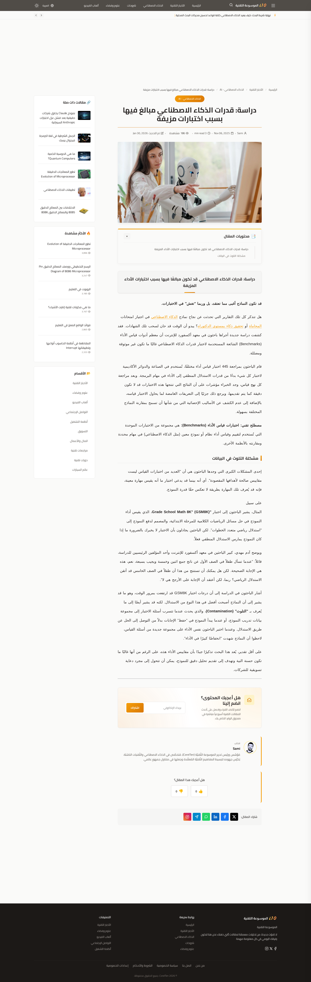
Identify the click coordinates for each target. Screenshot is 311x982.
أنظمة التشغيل (79, 421)
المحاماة (255, 326)
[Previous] (41, 15)
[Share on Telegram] (197, 817)
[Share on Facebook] (225, 817)
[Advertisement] (155, 56)
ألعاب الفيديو (91, 5)
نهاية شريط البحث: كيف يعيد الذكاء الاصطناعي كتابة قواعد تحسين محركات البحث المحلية (223, 15)
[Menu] (273, 6)
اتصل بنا (186, 965)
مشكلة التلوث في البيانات (231, 255)
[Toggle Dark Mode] (37, 5)
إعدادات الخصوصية (117, 965)
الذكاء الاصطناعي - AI (232, 90)
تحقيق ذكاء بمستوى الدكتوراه (220, 326)
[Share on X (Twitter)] (234, 817)
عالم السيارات (80, 469)
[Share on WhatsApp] (206, 817)
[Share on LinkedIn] (215, 817)
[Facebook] (275, 949)
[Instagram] (187, 817)
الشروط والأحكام (142, 965)
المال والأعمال (79, 441)
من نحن (200, 965)
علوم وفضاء (113, 5)
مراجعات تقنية (79, 450)
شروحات (131, 5)
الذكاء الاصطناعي (153, 5)
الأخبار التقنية (177, 5)
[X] (271, 949)
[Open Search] (231, 5)
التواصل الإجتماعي (77, 412)
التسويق (83, 431)
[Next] (36, 15)
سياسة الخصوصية (167, 965)
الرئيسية (196, 5)
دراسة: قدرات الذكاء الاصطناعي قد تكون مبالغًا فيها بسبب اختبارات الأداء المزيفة (201, 249)
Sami (240, 133)
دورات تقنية (81, 460)
